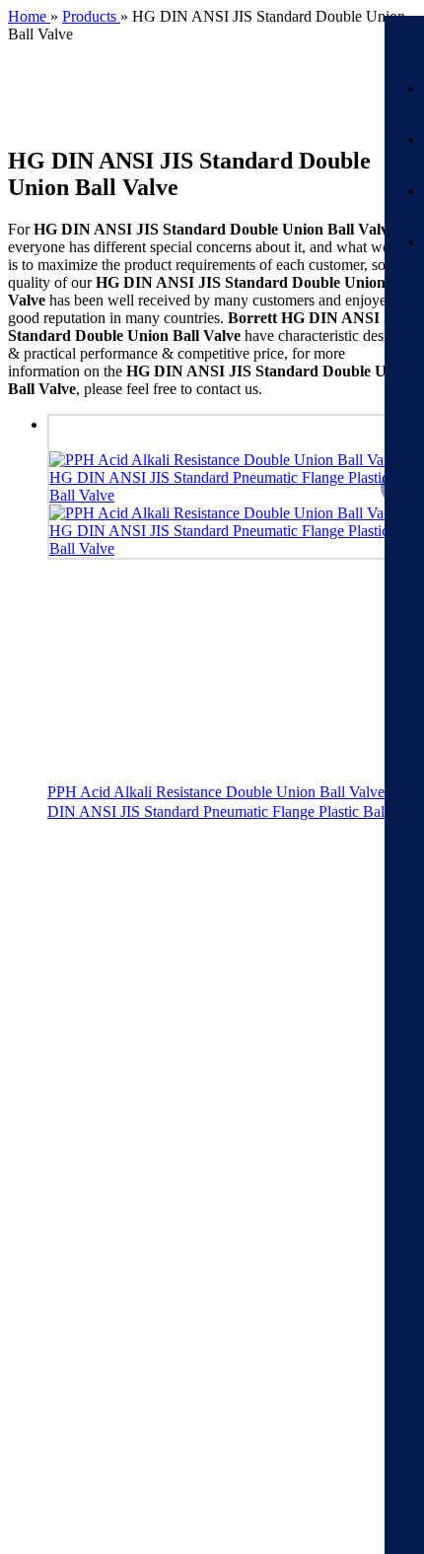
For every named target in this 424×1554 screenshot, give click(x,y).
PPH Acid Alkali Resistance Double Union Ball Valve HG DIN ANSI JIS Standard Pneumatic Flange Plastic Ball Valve (229, 802)
